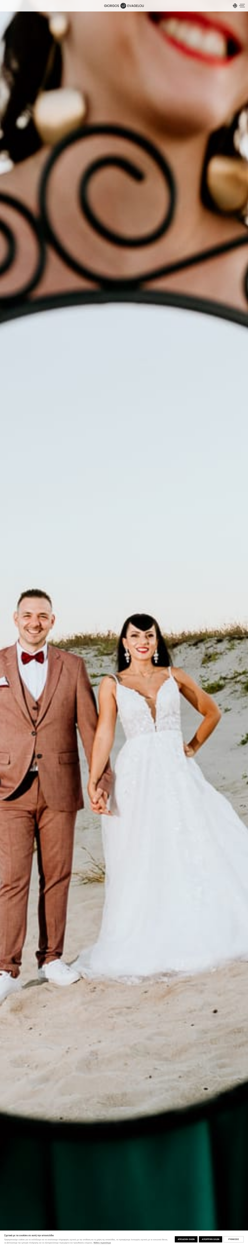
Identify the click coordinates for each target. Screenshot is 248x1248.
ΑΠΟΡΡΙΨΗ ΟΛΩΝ (210, 1239)
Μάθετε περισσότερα (102, 1243)
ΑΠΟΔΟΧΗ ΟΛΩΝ (186, 1239)
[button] (242, 5)
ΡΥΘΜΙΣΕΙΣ (233, 1239)
